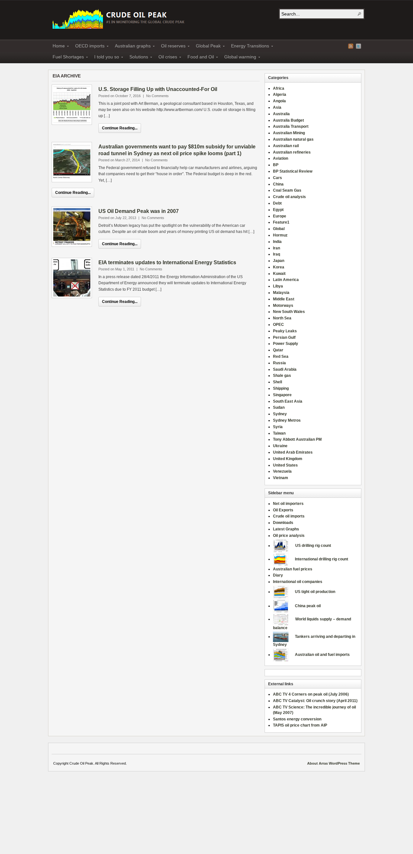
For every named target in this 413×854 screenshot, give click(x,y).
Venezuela (282, 471)
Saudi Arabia (285, 369)
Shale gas (282, 375)
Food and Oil (199, 57)
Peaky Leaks (285, 331)
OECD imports (88, 46)
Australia (281, 114)
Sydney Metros (287, 420)
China (278, 184)
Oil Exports (283, 510)
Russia (279, 363)
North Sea (282, 318)
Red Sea (280, 356)
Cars (277, 178)
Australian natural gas (293, 139)
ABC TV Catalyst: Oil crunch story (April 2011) (315, 700)
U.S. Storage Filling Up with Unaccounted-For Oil (157, 89)
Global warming (238, 57)
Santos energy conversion (297, 719)
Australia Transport (290, 126)
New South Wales (289, 311)
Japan (278, 260)
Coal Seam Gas (287, 190)
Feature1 (281, 222)
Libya (278, 286)
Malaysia (281, 292)
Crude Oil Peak (119, 18)
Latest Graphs (286, 529)
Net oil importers (288, 503)
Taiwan (279, 433)
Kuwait (279, 273)
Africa (278, 88)
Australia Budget (288, 120)
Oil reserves (171, 46)
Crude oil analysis (289, 197)
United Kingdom (287, 459)
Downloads (283, 522)
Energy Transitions (248, 46)
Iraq (276, 254)
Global (279, 228)
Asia (277, 107)
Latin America (286, 279)
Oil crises (166, 57)
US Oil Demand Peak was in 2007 (138, 211)
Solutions (137, 57)
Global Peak (206, 46)
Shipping (281, 388)
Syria (278, 427)
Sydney (280, 414)
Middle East (283, 299)
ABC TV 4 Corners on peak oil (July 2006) (311, 694)
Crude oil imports (289, 516)
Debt (277, 203)
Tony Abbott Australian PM (297, 439)
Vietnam (280, 478)
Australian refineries (292, 152)
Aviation (280, 158)
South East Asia (287, 401)
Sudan (279, 407)
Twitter (358, 46)
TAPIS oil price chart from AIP (300, 725)
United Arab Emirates (293, 452)
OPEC (278, 324)
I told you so (104, 57)
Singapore (282, 395)
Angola (279, 101)
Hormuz (280, 235)
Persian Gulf (284, 337)
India (277, 241)
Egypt (278, 209)
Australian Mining (289, 133)
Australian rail (286, 146)
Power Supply (285, 343)
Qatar (278, 350)
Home (57, 46)
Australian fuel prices (292, 569)
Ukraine (280, 446)
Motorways (283, 305)
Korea (278, 267)
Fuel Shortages (66, 57)
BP (275, 165)
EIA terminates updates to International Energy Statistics (167, 262)
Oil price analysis (289, 535)
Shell (277, 382)
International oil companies (297, 581)
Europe (279, 216)
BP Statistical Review (292, 171)
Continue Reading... (119, 128)
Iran (276, 248)
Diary (278, 575)
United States (285, 465)
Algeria (279, 94)
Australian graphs (131, 46)
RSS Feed (350, 46)
